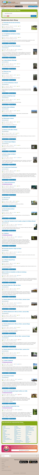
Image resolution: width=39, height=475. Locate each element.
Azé (3, 429)
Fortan (4, 435)
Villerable (27, 440)
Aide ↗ (13, 6)
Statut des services (16, 473)
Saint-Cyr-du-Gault (17, 442)
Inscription (30, 6)
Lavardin (4, 441)
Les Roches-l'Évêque (17, 428)
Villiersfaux (27, 442)
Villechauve (27, 438)
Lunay (15, 429)
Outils (3, 6)
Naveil (15, 435)
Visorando (2, 8)
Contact (3, 468)
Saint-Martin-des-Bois (29, 428)
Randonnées (8, 6)
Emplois (3, 463)
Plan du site (3, 461)
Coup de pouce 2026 (5, 466)
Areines (4, 427)
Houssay (4, 437)
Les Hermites (16, 427)
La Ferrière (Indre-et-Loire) (7, 439)
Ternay (27, 433)
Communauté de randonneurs (6, 470)
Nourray (15, 437)
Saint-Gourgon (28, 426)
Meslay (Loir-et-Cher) (17, 432)
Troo (26, 435)
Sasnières (27, 431)
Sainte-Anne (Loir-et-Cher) (30, 430)
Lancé (4, 440)
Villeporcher (27, 439)
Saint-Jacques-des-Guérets (30, 427)
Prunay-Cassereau (17, 438)
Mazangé (15, 431)
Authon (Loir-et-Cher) (6, 428)
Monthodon (16, 433)
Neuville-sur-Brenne (17, 436)
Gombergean (5, 436)
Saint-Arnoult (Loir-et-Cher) (18, 441)
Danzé (4, 432)
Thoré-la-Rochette (28, 434)
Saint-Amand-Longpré (17, 440)
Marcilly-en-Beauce (17, 430)
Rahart (15, 439)
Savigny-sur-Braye (28, 432)
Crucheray (4, 431)
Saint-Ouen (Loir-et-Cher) (30, 429)
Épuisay (4, 433)
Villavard (27, 437)
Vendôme (27, 436)
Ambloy (4, 426)
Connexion (35, 6)
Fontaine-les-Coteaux (6, 434)
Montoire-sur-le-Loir (17, 434)
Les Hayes (16, 426)
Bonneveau (5, 430)
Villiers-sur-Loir (28, 441)
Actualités (3, 465)
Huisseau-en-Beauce (6, 438)
